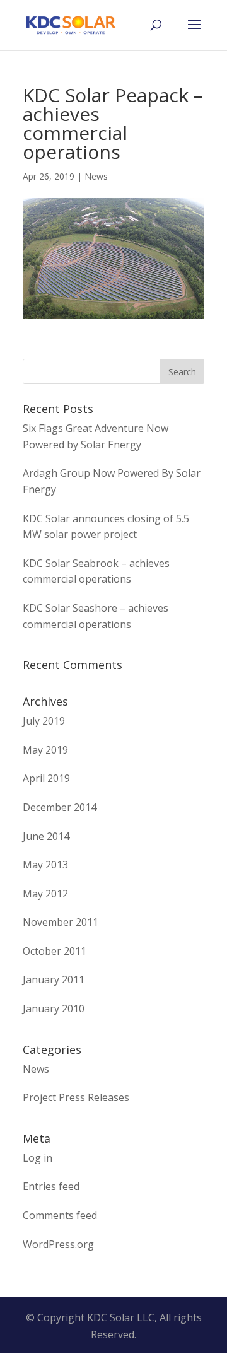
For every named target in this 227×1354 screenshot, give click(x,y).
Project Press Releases (76, 1097)
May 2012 (45, 894)
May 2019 (45, 750)
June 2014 (46, 836)
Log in (37, 1158)
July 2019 (44, 721)
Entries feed (51, 1186)
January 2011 (53, 979)
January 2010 (53, 1008)
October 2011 (54, 951)
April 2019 (46, 778)
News (96, 176)
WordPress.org (58, 1244)
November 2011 (60, 922)
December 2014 (59, 807)
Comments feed (60, 1215)
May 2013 (45, 865)
